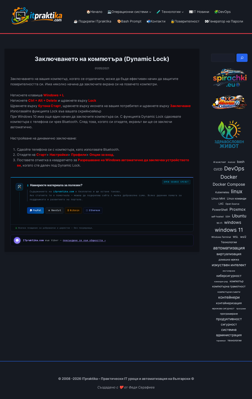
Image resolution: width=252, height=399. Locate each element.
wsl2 (243, 237)
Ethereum (93, 210)
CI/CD (218, 169)
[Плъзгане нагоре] (242, 388)
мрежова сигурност (223, 308)
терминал (221, 341)
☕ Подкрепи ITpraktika (92, 21)
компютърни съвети (229, 291)
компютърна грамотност (229, 286)
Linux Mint (218, 198)
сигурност (229, 324)
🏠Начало (94, 12)
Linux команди (236, 198)
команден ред (221, 281)
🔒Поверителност (185, 21)
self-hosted (217, 216)
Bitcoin (73, 210)
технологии (234, 340)
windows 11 (229, 230)
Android (231, 162)
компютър (237, 281)
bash (240, 162)
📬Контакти (155, 21)
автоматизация (229, 248)
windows (232, 222)
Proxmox (237, 209)
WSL (235, 236)
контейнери (229, 297)
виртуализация (229, 254)
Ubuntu (239, 215)
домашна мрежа (229, 259)
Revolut (56, 210)
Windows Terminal (221, 237)
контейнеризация (229, 303)
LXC (221, 203)
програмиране (229, 313)
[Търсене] (242, 58)
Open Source (232, 203)
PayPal (37, 210)
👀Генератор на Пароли (224, 21)
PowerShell (220, 209)
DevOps (234, 168)
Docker (228, 177)
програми (241, 308)
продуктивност (229, 319)
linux (236, 191)
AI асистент (219, 162)
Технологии (229, 242)
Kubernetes (222, 192)
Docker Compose (229, 184)
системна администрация (229, 332)
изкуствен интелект (229, 265)
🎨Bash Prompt (128, 21)
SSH (227, 216)
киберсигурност (228, 276)
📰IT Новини (199, 12)
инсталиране (229, 271)
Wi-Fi (219, 223)
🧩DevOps (222, 12)
